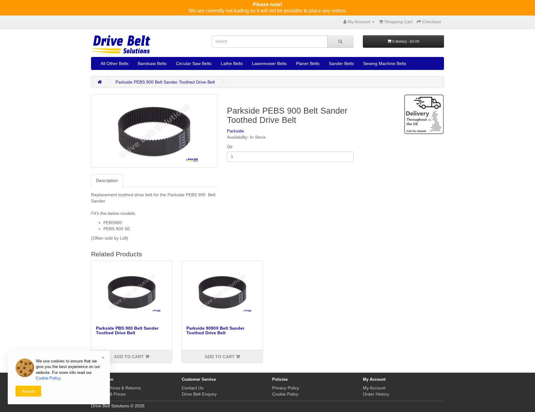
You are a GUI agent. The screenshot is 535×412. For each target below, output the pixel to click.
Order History (376, 394)
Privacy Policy (285, 387)
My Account (374, 387)
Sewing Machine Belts (384, 63)
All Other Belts (114, 63)
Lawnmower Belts (269, 63)
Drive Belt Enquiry (199, 394)
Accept (28, 391)
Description (107, 180)
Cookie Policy (285, 394)
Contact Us (192, 387)
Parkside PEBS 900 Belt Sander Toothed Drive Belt (165, 82)
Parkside (235, 130)
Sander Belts (341, 63)
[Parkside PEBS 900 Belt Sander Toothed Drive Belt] (154, 131)
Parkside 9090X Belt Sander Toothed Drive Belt (215, 330)
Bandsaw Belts (152, 63)
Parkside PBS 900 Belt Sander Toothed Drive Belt (127, 330)
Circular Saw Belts (193, 63)
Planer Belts (308, 63)
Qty (230, 147)
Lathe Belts (232, 63)
